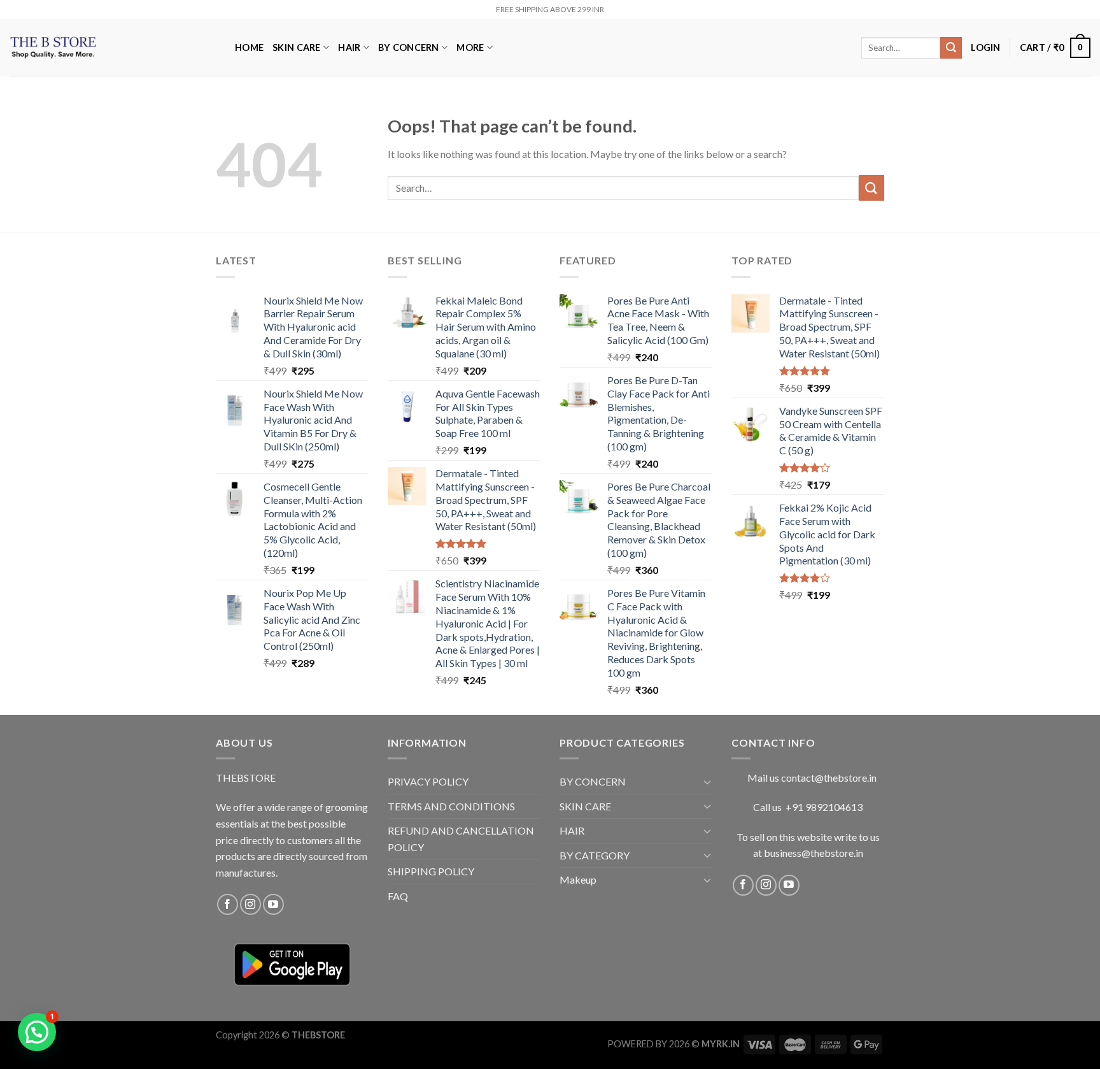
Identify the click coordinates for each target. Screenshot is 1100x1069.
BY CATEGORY (595, 855)
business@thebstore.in (813, 853)
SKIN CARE (296, 47)
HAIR (349, 47)
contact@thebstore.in (829, 777)
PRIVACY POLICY (428, 781)
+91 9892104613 (824, 807)
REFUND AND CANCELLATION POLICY (461, 838)
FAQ (398, 896)
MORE (470, 47)
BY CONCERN (408, 47)
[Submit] (951, 48)
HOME (249, 47)
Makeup (578, 879)
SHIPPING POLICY (431, 871)
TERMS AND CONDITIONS (451, 806)
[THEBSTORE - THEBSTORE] (113, 47)
